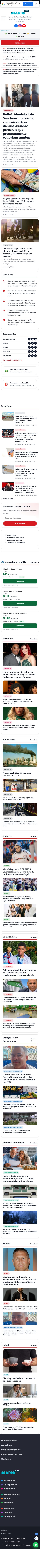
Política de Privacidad (12, 1454)
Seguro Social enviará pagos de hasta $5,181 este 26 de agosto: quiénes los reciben (19, 58)
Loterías (31, 33)
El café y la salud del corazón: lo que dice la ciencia (19, 1379)
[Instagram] (20, 25)
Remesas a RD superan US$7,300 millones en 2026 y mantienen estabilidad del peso (20, 1231)
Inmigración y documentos (13, 1071)
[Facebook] (16, 25)
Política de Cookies (11, 1450)
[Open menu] (3, 18)
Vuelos (22, 33)
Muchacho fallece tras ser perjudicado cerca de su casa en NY (18, 799)
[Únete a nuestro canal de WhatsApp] (35, 1544)
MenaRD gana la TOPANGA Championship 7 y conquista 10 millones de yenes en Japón (18, 872)
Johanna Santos (20, 495)
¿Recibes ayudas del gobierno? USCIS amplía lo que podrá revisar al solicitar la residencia (19, 1106)
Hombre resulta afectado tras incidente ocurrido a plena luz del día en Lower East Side (20, 824)
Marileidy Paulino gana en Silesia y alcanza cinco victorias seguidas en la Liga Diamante (18, 898)
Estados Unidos (9, 195)
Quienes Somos (9, 1440)
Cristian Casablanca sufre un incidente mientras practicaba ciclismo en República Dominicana (25, 489)
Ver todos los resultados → (12, 360)
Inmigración (10, 1516)
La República (8, 110)
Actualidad (9, 1480)
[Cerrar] (36, 4)
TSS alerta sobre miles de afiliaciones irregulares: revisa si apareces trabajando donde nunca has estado (20, 1205)
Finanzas (8, 1502)
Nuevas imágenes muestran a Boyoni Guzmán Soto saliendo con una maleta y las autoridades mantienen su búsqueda (20, 72)
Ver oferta (20, 581)
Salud (6, 1375)
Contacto (6, 1459)
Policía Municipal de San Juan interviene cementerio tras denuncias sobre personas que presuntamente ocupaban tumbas (18, 51)
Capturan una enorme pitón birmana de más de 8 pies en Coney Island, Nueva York (22, 293)
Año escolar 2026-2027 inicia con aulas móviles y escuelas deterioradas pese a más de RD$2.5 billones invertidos (19, 1025)
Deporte (6, 865)
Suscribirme (20, 523)
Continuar (28, 4)
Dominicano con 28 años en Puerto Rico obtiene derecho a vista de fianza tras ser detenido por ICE (19, 1078)
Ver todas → (35, 562)
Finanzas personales (11, 1172)
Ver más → (33, 639)
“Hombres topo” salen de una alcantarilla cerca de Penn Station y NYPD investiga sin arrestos (20, 64)
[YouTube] (24, 25)
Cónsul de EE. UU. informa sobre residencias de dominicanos (16, 1131)
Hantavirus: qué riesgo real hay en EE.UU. (17, 1404)
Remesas (20, 36)
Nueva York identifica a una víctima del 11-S (17, 774)
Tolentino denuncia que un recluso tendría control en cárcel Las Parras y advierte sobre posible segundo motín (21, 303)
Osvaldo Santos (20, 425)
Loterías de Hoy (9, 334)
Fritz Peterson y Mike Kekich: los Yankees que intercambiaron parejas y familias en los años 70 (20, 925)
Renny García (19, 444)
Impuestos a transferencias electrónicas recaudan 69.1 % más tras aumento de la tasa (22, 312)
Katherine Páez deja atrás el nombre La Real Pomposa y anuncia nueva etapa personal (19, 727)
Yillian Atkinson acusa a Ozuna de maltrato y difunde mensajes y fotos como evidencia (18, 701)
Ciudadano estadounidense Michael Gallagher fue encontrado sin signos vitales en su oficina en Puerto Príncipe (20, 1281)
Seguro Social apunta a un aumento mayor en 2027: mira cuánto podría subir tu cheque (18, 1178)
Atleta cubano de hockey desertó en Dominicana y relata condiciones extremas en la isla (19, 972)
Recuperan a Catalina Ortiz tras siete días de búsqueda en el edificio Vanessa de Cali (20, 1308)
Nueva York (8, 245)
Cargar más (8, 499)
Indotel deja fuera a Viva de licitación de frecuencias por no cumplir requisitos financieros (19, 999)
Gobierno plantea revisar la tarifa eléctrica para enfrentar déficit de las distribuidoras (21, 322)
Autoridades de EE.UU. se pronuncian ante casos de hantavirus (18, 1428)
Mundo (6, 1273)
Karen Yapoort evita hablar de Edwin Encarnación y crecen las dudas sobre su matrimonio (19, 674)
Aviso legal (6, 1445)
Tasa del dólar (11, 33)
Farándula (19, 483)
